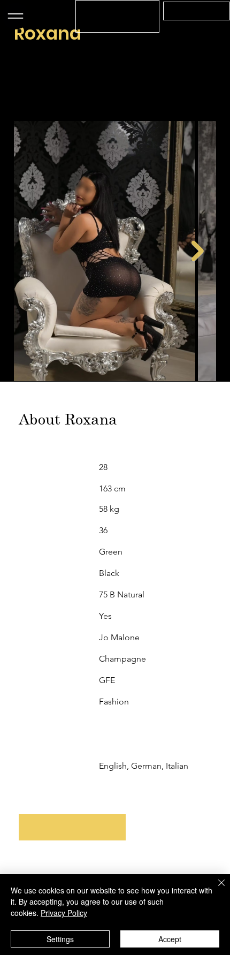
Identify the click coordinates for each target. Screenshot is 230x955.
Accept (169, 939)
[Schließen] (215, 889)
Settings (60, 939)
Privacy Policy (64, 912)
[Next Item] (197, 251)
